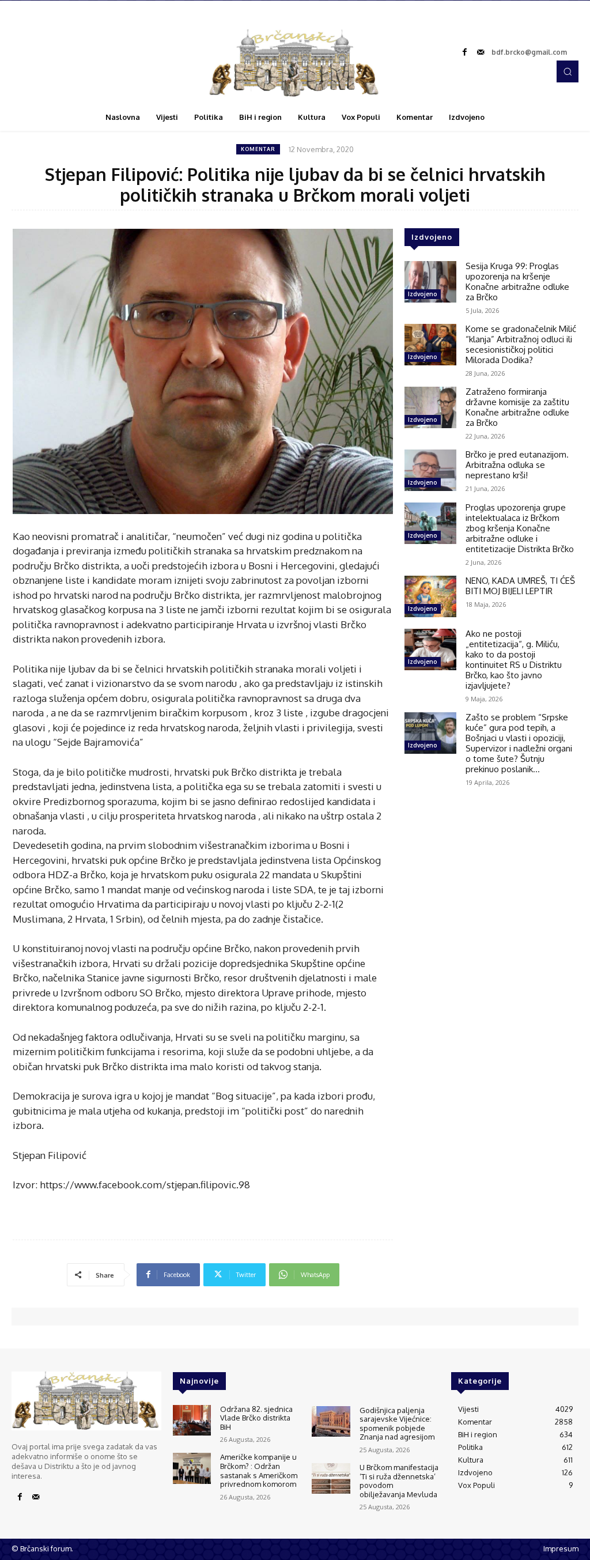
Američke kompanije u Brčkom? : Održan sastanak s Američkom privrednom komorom (258, 1470)
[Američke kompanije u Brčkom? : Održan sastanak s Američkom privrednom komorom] (192, 1468)
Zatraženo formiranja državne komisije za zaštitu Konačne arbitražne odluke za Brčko (517, 407)
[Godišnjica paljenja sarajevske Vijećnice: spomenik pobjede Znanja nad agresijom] (331, 1421)
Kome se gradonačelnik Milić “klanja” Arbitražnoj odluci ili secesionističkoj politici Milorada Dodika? (521, 344)
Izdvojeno (422, 294)
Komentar (258, 149)
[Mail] (480, 52)
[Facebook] (464, 52)
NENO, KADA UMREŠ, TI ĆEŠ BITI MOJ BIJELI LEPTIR (520, 585)
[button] (567, 71)
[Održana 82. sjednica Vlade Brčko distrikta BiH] (192, 1420)
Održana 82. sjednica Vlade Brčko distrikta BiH (256, 1417)
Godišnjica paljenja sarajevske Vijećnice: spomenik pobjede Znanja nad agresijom (397, 1424)
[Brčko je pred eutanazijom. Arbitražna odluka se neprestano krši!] (430, 470)
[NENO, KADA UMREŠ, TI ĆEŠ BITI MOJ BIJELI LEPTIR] (430, 596)
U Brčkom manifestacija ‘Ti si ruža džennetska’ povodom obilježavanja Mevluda (399, 1481)
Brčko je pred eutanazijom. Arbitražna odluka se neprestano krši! (517, 465)
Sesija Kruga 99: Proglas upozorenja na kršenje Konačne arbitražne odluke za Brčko (517, 281)
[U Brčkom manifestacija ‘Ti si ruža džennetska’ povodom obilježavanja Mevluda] (331, 1478)
